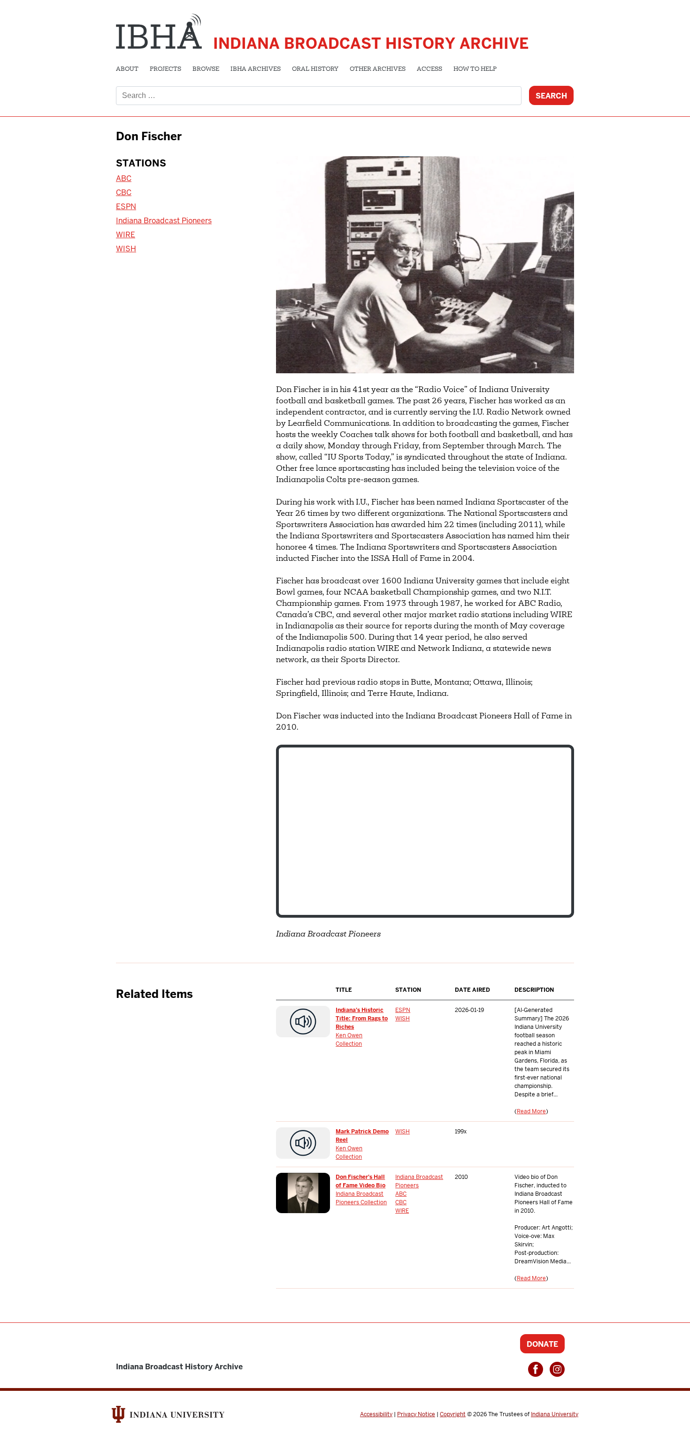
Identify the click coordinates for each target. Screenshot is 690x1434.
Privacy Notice (416, 1414)
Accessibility (376, 1414)
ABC (123, 178)
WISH (126, 249)
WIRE (125, 235)
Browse (205, 69)
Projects (165, 69)
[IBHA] (159, 30)
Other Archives (378, 69)
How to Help (475, 69)
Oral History (315, 69)
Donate (542, 1344)
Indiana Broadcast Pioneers (164, 221)
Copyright (453, 1414)
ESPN (126, 206)
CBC (123, 192)
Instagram (557, 1369)
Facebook (535, 1369)
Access (429, 69)
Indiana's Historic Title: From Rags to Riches (362, 1018)
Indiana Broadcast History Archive (371, 43)
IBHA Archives (255, 69)
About (127, 69)
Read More (531, 1111)
